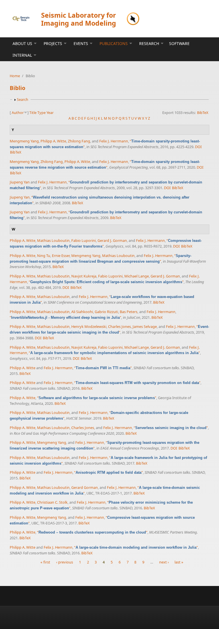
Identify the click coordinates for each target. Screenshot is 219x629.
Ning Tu (43, 255)
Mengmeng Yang (24, 141)
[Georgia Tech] (21, 18)
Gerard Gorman (84, 487)
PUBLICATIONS (114, 43)
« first (45, 562)
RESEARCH (149, 43)
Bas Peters (128, 311)
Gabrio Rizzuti (106, 311)
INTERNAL (22, 55)
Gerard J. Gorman (112, 240)
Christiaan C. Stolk (52, 502)
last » (179, 562)
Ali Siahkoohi (82, 311)
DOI (198, 146)
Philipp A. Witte (53, 141)
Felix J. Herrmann (113, 141)
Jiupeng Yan (20, 182)
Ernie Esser (61, 255)
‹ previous (64, 562)
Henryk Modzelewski (88, 326)
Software (179, 43)
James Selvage (145, 326)
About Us (22, 43)
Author (18, 112)
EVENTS (81, 43)
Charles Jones (119, 326)
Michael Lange (136, 276)
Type (41, 112)
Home (15, 75)
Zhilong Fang (79, 141)
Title (32, 112)
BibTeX (202, 112)
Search (22, 99)
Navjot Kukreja (83, 276)
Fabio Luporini (83, 240)
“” (106, 281)
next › (164, 562)
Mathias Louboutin (53, 240)
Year (50, 112)
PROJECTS (53, 43)
